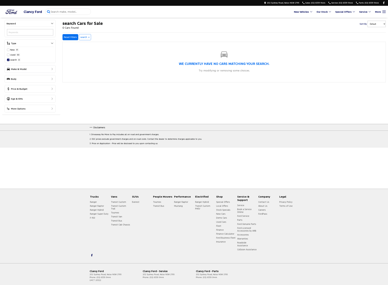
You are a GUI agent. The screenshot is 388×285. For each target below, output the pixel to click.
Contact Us (263, 202)
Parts (239, 220)
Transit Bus (116, 220)
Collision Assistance (247, 249)
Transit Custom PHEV (202, 207)
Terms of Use (286, 206)
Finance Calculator (225, 233)
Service (363, 11)
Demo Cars (221, 217)
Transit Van (116, 216)
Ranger (93, 202)
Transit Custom (118, 202)
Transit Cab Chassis (120, 224)
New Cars (220, 213)
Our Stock (322, 11)
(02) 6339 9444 (104, 277)
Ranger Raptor (97, 206)
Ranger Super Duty (99, 213)
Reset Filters (70, 37)
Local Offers (222, 206)
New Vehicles (301, 11)
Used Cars (221, 222)
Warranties (242, 238)
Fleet (218, 226)
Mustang (178, 206)
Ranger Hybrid (97, 210)
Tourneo (115, 212)
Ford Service (243, 216)
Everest (135, 202)
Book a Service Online (244, 210)
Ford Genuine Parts (246, 224)
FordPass (262, 213)
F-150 (92, 217)
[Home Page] (11, 11)
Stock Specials (223, 210)
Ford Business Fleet (226, 237)
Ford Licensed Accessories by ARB (246, 229)
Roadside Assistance (242, 244)
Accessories (243, 234)
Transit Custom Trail (118, 207)
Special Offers (343, 11)
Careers (262, 210)
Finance (220, 229)
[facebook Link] (384, 3)
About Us (262, 206)
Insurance (221, 241)
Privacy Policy (285, 202)
